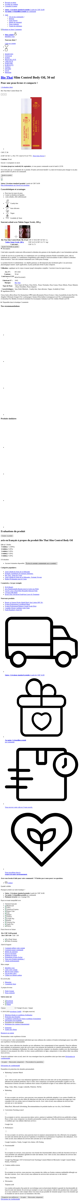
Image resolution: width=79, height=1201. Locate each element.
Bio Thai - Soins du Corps (13, 575)
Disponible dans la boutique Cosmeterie (15, 302)
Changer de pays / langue (24, 1008)
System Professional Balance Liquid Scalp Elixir (20, 606)
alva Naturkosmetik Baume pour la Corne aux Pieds (22, 589)
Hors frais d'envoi (38, 156)
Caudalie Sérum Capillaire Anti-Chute (17, 608)
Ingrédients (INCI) (9, 291)
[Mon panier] (41, 50)
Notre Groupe (9, 991)
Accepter (4, 1062)
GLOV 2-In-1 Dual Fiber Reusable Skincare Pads (21, 591)
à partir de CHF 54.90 (24, 10)
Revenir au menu (10, 2)
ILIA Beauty (9, 587)
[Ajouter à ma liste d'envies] (1, 177)
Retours (11, 19)
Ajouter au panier (7, 175)
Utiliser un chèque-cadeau (13, 975)
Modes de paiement (15, 22)
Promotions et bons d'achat (13, 957)
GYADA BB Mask (11, 592)
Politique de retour (11, 955)
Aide (6, 15)
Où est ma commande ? (16, 17)
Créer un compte (10, 43)
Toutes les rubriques (15, 26)
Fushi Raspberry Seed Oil (13, 610)
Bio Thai (7, 77)
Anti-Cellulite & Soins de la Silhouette (17, 572)
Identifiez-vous (10, 36)
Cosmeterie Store (10, 984)
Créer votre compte (11, 970)
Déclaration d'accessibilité (13, 1020)
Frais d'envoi (13, 20)
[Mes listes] (6, 47)
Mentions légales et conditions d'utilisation (18, 1015)
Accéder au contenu (11, 4)
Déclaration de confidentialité (10, 1065)
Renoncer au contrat (7, 1033)
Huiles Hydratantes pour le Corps (16, 579)
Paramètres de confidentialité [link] (14, 1022)
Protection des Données (12, 1017)
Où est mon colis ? (11, 973)
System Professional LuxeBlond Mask (17, 604)
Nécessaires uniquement (16, 1062)
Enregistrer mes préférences (10, 1197)
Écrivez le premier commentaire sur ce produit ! (41, 563)
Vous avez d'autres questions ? (15, 959)
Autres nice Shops (11, 1029)
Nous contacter (14, 24)
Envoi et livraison (10, 953)
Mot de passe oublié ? (12, 971)
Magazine (8, 982)
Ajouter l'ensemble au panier (10, 246)
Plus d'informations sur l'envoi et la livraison (15, 185)
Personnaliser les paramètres (34, 1062)
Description (6, 249)
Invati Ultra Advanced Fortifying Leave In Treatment (22, 594)
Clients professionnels (12, 961)
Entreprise (8, 1028)
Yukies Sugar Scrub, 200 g (14, 242)
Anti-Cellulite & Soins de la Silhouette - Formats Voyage (23, 577)
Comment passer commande (14, 950)
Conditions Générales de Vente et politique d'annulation (23, 1019)
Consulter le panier (11, 6)
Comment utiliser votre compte (15, 948)
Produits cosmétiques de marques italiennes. (19, 573)
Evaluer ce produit (7, 536)
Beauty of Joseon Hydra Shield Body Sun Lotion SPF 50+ (24, 602)
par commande (20, 11)
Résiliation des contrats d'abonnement (17, 1024)
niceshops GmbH (15, 1011)
